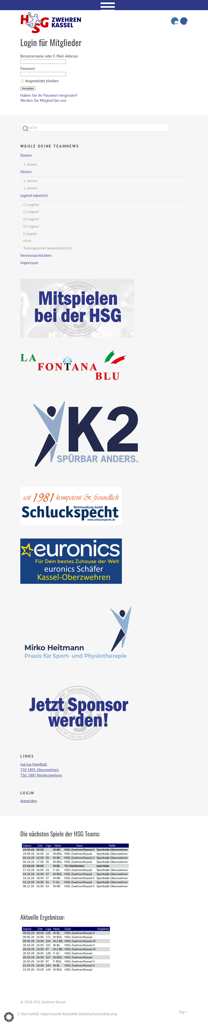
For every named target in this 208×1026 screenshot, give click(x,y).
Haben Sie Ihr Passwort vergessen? (48, 95)
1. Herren (30, 181)
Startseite (29, 1013)
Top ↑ (183, 1011)
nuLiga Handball (33, 764)
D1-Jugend (31, 219)
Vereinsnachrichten (35, 255)
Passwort (27, 68)
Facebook (184, 21)
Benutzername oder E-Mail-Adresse (49, 56)
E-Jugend (30, 233)
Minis (27, 241)
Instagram (175, 21)
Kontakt (69, 1013)
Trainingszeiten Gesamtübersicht (47, 248)
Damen (26, 155)
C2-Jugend (31, 212)
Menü (104, 5)
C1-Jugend (31, 204)
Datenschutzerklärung (98, 1013)
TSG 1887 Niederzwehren (41, 775)
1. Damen (30, 164)
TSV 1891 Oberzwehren (39, 769)
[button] (9, 1017)
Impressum (29, 262)
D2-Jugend (31, 226)
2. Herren (30, 188)
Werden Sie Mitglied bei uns (43, 100)
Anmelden (28, 800)
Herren (25, 171)
